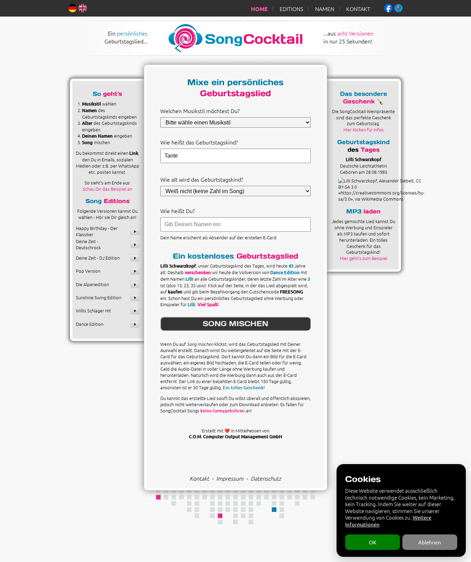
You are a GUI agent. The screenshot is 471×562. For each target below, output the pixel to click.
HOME (259, 8)
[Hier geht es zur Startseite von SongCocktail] (228, 50)
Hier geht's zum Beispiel (363, 258)
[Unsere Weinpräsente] (398, 7)
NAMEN (324, 8)
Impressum (229, 478)
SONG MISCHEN (235, 323)
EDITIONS (291, 8)
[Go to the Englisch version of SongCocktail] (82, 7)
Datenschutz (266, 478)
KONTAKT (358, 8)
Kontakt (199, 478)
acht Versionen (355, 33)
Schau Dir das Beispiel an (107, 188)
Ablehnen (429, 542)
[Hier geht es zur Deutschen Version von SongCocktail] (72, 7)
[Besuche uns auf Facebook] (388, 7)
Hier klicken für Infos (363, 129)
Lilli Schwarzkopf (363, 159)
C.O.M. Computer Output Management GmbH (235, 436)
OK (372, 542)
